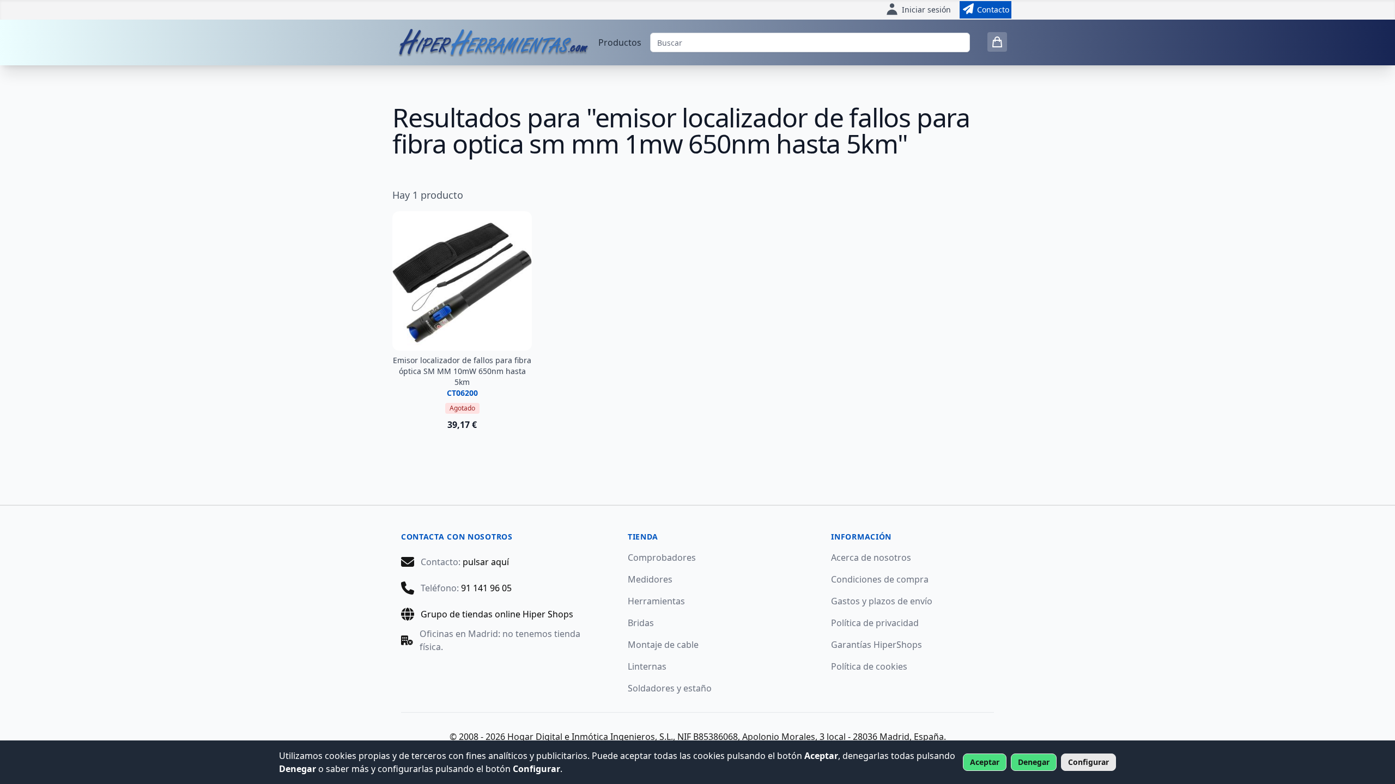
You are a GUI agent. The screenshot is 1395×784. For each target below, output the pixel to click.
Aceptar (984, 762)
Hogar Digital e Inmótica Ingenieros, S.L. (590, 737)
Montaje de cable (663, 645)
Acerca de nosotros (871, 558)
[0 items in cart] (997, 42)
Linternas (647, 666)
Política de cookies (869, 666)
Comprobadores (662, 558)
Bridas (641, 623)
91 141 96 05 (486, 588)
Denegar (1034, 762)
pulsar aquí (486, 562)
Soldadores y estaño (670, 688)
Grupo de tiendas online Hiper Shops (497, 614)
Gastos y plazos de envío (881, 601)
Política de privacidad (875, 623)
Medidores (650, 579)
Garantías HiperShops (876, 645)
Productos (619, 42)
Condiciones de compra (880, 579)
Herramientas (656, 601)
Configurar (1088, 762)
